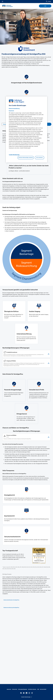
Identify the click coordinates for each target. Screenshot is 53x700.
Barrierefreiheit (43, 689)
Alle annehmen (39, 157)
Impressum (9, 689)
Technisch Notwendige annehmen (25, 157)
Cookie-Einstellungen (14, 154)
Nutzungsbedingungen (22, 689)
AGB (38, 689)
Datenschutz (14, 689)
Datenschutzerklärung (14, 108)
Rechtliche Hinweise (32, 689)
